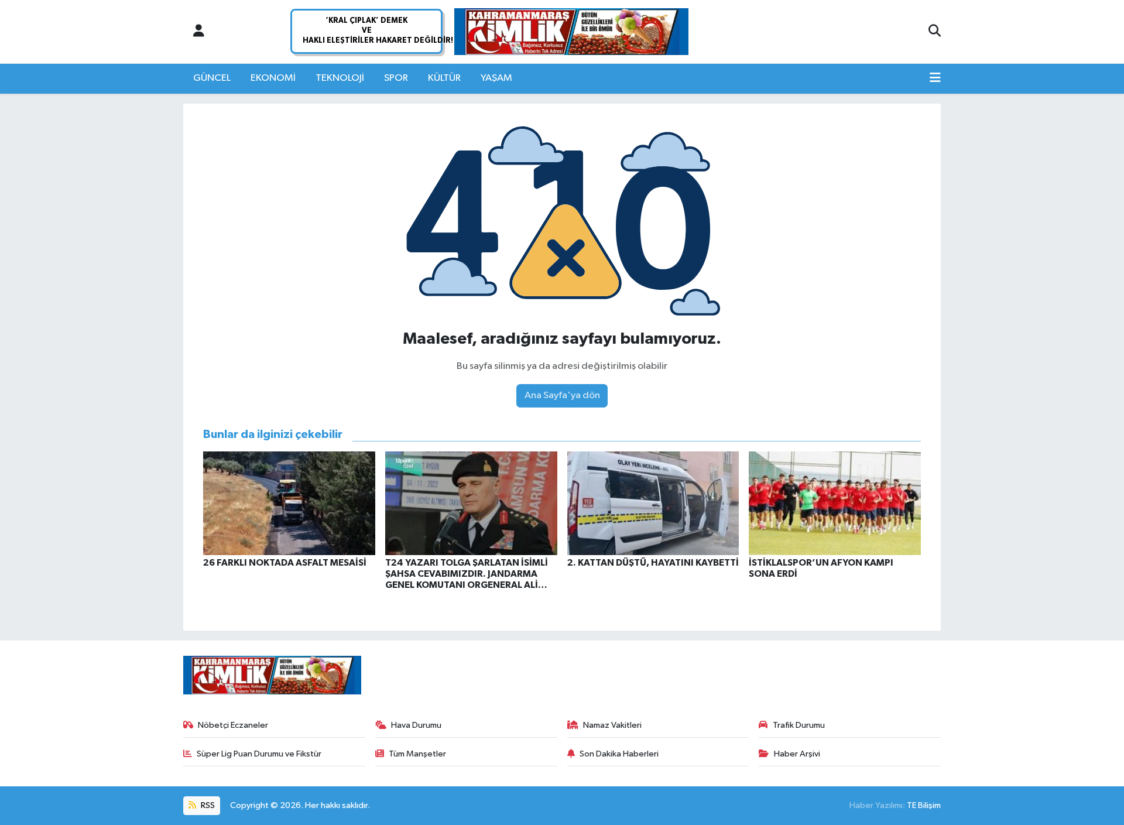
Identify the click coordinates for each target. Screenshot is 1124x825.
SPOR (396, 78)
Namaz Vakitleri (612, 725)
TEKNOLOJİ (340, 78)
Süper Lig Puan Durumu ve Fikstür (259, 753)
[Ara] (934, 31)
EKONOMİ (273, 78)
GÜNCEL (212, 78)
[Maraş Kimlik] (571, 32)
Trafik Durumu (799, 725)
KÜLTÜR (444, 78)
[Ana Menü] (935, 78)
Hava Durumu (416, 725)
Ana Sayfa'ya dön (562, 395)
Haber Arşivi (797, 753)
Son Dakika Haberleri (619, 753)
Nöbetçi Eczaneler (233, 725)
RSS (207, 805)
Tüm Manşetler (417, 753)
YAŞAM (496, 78)
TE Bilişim (924, 805)
